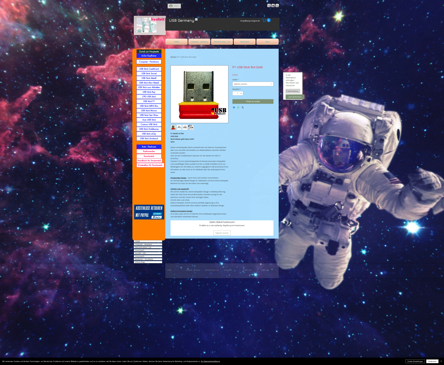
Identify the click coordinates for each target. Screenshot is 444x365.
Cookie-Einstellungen (415, 361)
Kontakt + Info (140, 253)
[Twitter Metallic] (273, 5)
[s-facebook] (269, 5)
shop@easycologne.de (250, 21)
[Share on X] (242, 107)
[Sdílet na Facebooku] (234, 107)
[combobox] (252, 84)
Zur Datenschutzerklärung (210, 361)
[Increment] (241, 93)
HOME (137, 241)
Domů (173, 57)
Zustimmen (432, 361)
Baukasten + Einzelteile (144, 259)
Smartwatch (139, 250)
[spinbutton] (238, 93)
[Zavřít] (441, 361)
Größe (235, 79)
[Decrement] (234, 93)
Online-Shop (140, 262)
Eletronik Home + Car (143, 247)
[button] (267, 20)
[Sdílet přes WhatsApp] (238, 107)
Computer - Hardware (143, 244)
